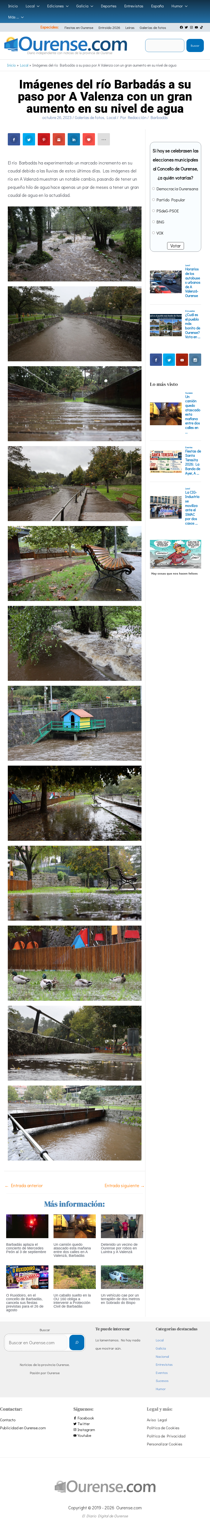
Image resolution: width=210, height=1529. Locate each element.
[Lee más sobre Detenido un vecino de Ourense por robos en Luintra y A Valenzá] (122, 1226)
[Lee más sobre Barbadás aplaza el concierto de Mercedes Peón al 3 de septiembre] (27, 1226)
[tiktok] (202, 27)
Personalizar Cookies (164, 1443)
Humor (161, 1388)
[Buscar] (76, 1342)
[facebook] (182, 27)
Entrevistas (164, 1364)
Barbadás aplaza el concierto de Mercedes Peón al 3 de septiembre (26, 1248)
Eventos (162, 1372)
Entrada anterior (24, 1185)
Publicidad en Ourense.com (23, 1427)
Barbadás (159, 117)
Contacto (8, 1419)
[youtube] (197, 27)
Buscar (195, 46)
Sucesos (162, 1380)
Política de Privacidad (166, 1435)
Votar (175, 246)
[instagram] (192, 27)
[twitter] (187, 27)
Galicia (161, 1348)
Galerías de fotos (153, 27)
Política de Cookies (163, 1427)
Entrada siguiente (125, 1185)
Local (111, 117)
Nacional (162, 1356)
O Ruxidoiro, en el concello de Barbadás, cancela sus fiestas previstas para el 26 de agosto (24, 1302)
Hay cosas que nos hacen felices (174, 573)
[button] (37, 5)
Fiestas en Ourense (78, 27)
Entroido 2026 (109, 27)
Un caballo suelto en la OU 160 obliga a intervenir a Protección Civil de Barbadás (72, 1300)
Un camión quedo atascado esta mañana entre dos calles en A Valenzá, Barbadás (72, 1250)
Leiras (130, 27)
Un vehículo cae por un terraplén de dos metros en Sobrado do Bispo (120, 1299)
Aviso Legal (157, 1419)
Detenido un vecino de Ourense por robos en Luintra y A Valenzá (119, 1248)
